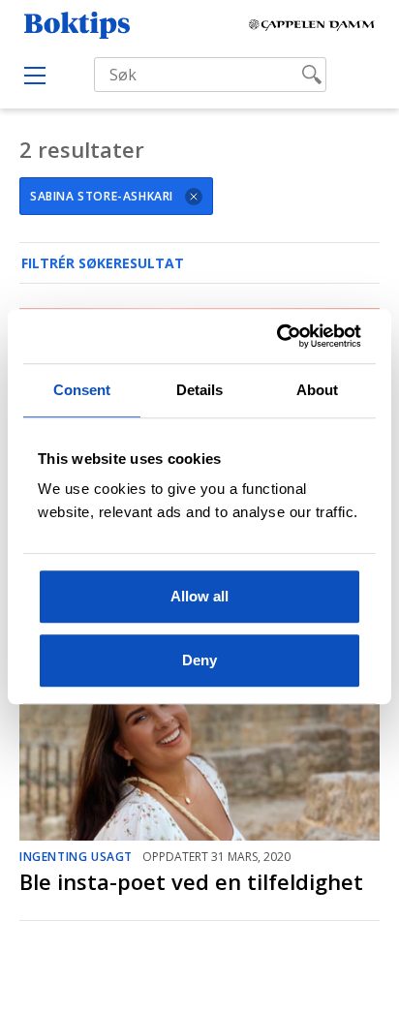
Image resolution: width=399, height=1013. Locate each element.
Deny (199, 660)
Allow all (199, 596)
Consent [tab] (82, 390)
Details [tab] (200, 390)
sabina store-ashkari (101, 196)
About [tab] (317, 390)
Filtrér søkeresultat (102, 263)
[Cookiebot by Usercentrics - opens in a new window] (278, 336)
